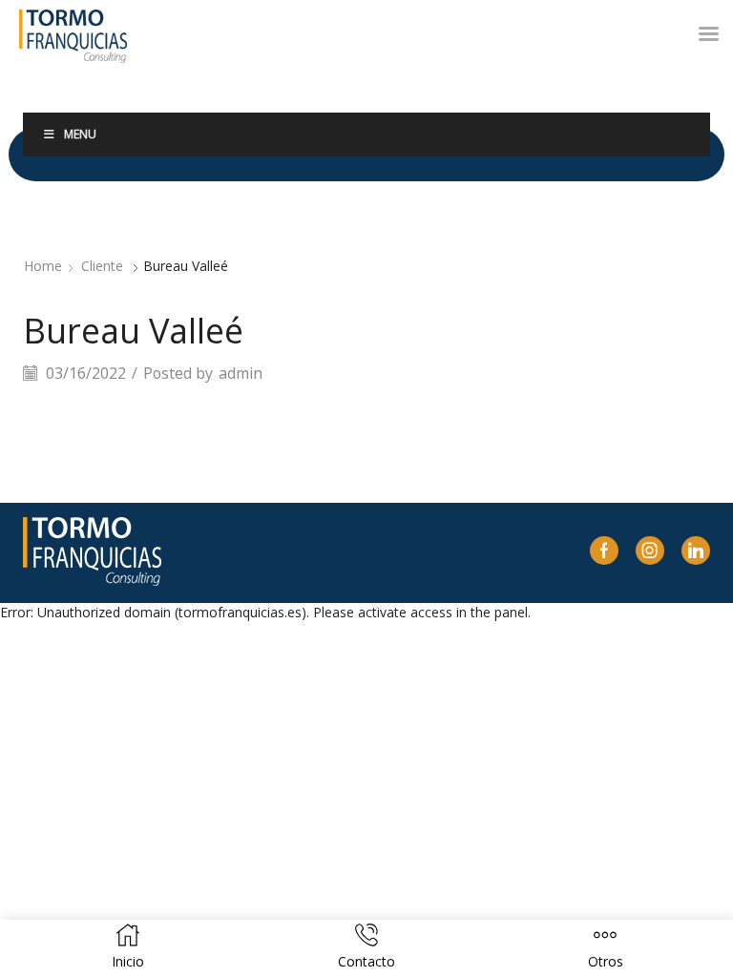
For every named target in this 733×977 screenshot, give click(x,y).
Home (43, 266)
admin (240, 373)
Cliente (102, 266)
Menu (80, 134)
